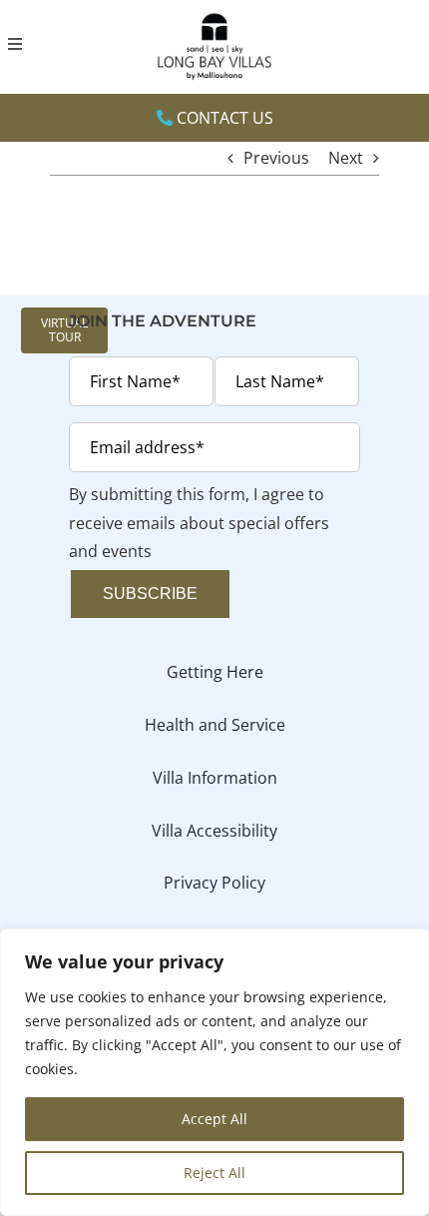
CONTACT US (223, 118)
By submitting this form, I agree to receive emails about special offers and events (199, 523)
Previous (276, 158)
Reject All (214, 1172)
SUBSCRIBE (150, 593)
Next (345, 158)
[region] (214, 1072)
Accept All (214, 1118)
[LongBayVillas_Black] (214, 16)
